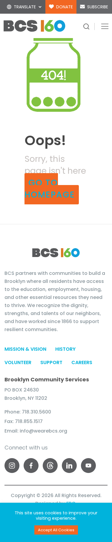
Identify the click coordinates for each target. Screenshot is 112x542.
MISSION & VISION (25, 349)
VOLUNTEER (17, 362)
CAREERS (81, 362)
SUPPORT (51, 362)
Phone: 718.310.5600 (27, 411)
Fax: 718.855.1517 (23, 421)
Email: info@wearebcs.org (35, 430)
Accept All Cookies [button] (56, 530)
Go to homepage (49, 188)
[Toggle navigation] (103, 26)
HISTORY (65, 349)
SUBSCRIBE (97, 7)
